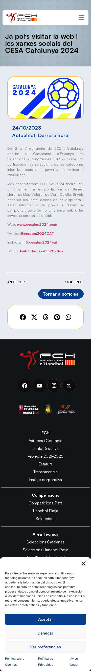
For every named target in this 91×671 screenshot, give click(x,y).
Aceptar (45, 619)
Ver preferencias (45, 647)
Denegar (45, 633)
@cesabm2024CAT (37, 233)
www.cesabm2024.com (37, 224)
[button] (83, 563)
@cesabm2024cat (41, 242)
